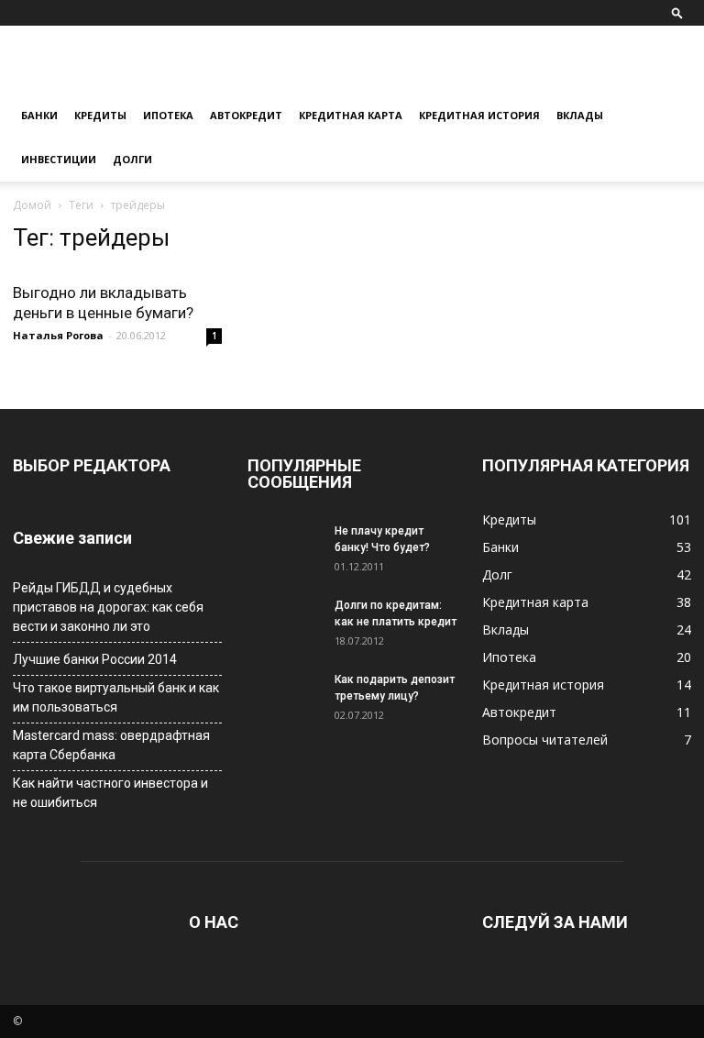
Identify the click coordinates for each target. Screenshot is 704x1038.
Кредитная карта (350, 115)
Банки (39, 115)
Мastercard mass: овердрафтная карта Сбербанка (111, 745)
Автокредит (246, 115)
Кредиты (100, 115)
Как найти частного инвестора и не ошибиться (110, 793)
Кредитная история (479, 115)
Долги (132, 159)
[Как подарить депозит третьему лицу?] (284, 697)
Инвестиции (58, 159)
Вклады (579, 115)
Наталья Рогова (58, 335)
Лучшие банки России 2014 (95, 659)
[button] (677, 12)
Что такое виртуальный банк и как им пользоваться (116, 697)
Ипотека (168, 115)
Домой (32, 205)
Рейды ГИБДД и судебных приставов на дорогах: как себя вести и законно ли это (108, 607)
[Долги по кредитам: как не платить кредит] (284, 622)
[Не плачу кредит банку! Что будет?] (284, 548)
